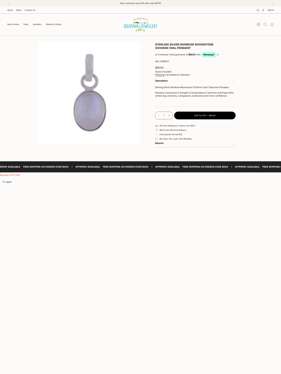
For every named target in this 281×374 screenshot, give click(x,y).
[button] (25, 24)
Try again (7, 181)
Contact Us (30, 10)
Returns (159, 143)
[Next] (272, 3)
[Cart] (272, 24)
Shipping (160, 74)
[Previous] (8, 3)
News (19, 10)
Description (161, 80)
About (10, 10)
